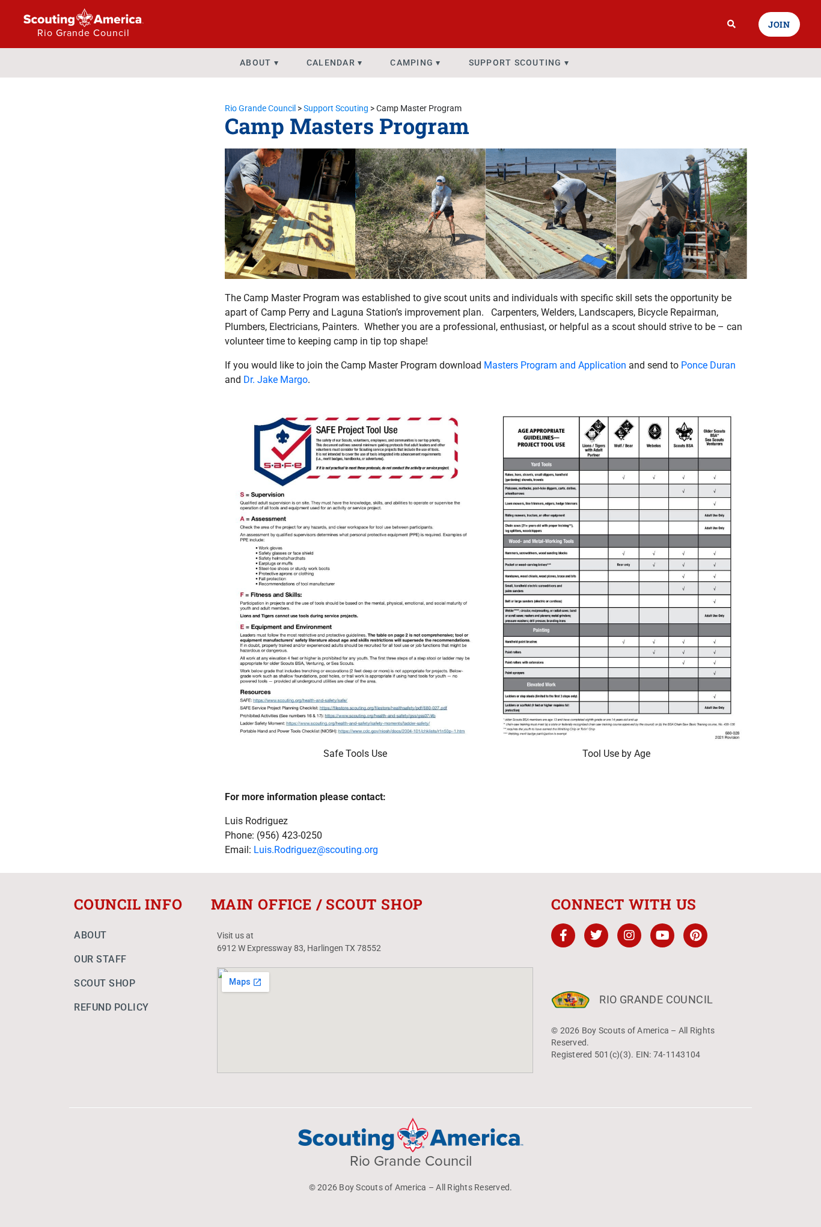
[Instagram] (629, 935)
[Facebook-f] (563, 935)
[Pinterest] (695, 935)
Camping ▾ (415, 62)
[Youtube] (662, 935)
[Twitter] (596, 935)
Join (779, 24)
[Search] (731, 24)
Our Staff (100, 959)
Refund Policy (111, 1007)
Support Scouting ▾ (519, 62)
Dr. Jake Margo (275, 379)
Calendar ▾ (335, 62)
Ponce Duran (708, 365)
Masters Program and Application (555, 365)
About (90, 935)
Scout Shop (104, 983)
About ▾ (259, 62)
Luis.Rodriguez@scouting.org (316, 849)
